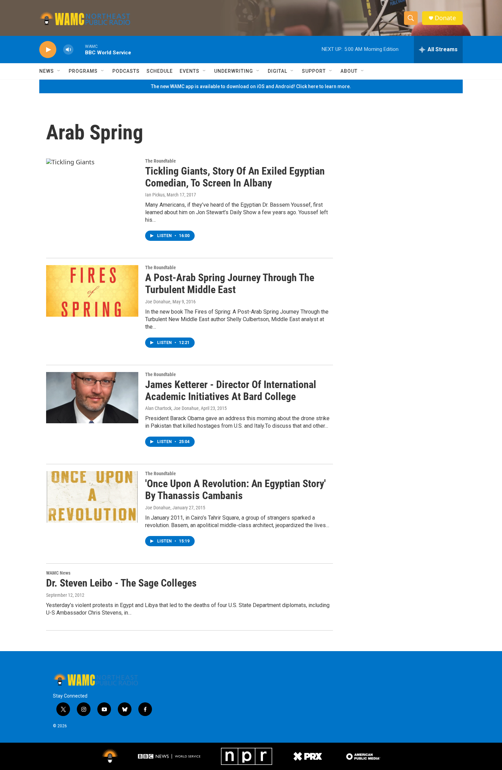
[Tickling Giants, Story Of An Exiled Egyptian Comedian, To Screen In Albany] (92, 184)
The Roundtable (160, 161)
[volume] (68, 49)
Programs (83, 71)
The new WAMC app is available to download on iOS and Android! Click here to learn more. (251, 86)
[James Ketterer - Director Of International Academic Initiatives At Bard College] (92, 397)
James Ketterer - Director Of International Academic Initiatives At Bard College (230, 390)
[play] (47, 50)
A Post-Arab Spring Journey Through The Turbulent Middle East (229, 283)
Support (314, 71)
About (349, 71)
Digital (277, 71)
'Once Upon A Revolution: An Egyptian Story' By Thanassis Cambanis (235, 489)
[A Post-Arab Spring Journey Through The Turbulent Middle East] (92, 290)
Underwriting (233, 71)
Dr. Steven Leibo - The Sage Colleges (121, 583)
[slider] (79, 49)
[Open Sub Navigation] (59, 71)
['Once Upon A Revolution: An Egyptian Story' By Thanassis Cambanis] (92, 496)
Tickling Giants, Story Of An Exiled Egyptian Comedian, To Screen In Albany (235, 177)
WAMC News (58, 573)
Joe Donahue (157, 301)
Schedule (160, 71)
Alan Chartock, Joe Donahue (172, 408)
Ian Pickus (155, 194)
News (46, 71)
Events (189, 71)
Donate (445, 18)
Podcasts (126, 71)
